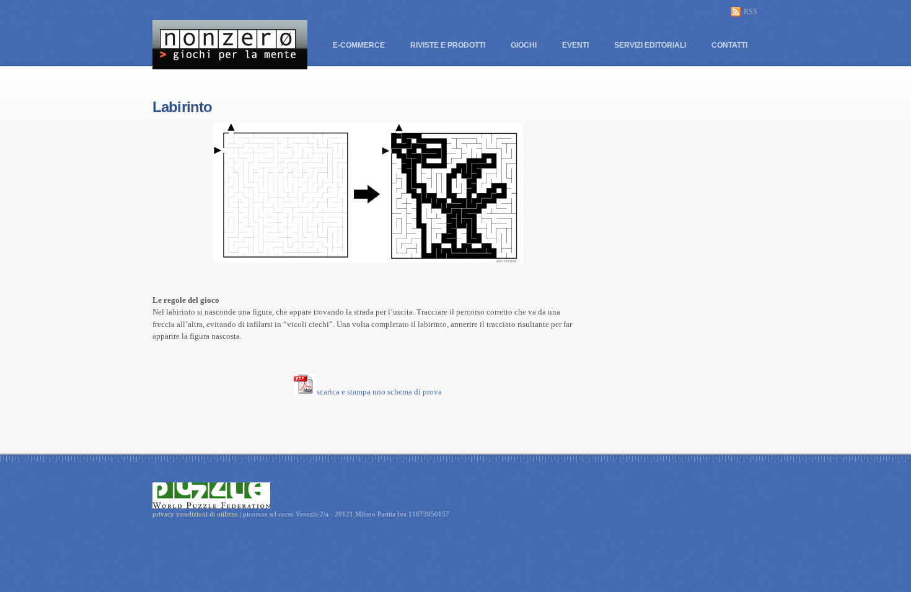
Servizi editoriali (650, 45)
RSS (750, 11)
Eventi (575, 45)
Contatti (729, 45)
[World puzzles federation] (211, 494)
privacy (163, 514)
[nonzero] (229, 63)
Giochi (524, 45)
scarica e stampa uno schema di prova (379, 391)
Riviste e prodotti (447, 45)
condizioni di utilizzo (208, 514)
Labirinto (182, 106)
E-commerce (359, 45)
